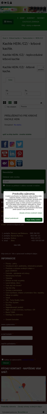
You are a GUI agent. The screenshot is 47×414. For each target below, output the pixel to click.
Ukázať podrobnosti (11, 218)
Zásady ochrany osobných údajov (30, 213)
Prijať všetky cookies (34, 220)
